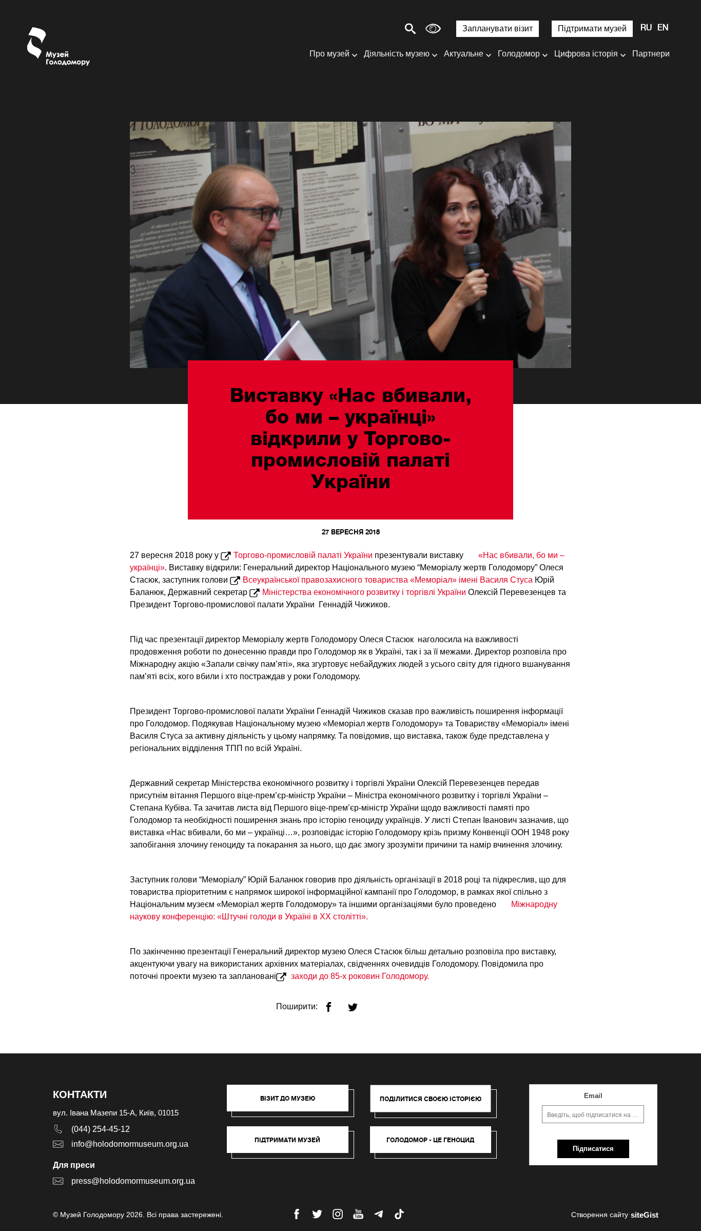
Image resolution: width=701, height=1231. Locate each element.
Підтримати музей (592, 28)
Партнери (651, 53)
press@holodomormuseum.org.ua (133, 1181)
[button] (292, 1103)
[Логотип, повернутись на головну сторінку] (59, 46)
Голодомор (519, 53)
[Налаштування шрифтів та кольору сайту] (433, 28)
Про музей (329, 53)
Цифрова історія (586, 53)
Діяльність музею (397, 53)
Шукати (374, 28)
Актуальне (463, 53)
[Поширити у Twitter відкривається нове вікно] (359, 1003)
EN (663, 28)
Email (593, 1096)
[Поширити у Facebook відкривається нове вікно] (335, 1003)
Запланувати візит (497, 28)
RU (646, 28)
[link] (292, 1145)
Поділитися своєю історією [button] (430, 1099)
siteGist (644, 1214)
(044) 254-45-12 (100, 1129)
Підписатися (593, 1148)
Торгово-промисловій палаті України (303, 555)
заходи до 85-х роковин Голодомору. (360, 976)
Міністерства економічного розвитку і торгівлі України (364, 592)
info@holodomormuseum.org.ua (129, 1144)
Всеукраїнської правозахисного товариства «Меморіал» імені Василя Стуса (388, 579)
